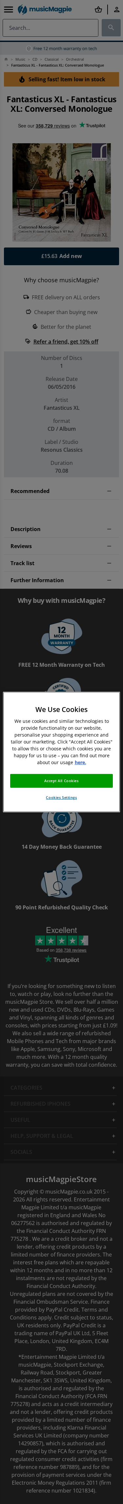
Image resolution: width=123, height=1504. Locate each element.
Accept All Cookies (61, 780)
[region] (61, 752)
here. (80, 762)
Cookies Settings (61, 797)
